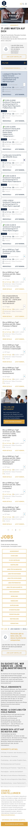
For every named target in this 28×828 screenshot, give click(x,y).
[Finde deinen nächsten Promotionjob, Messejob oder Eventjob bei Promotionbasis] (4, 4)
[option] (14, 753)
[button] (21, 4)
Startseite (4, 25)
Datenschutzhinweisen (8, 815)
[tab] (5, 629)
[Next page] (19, 530)
